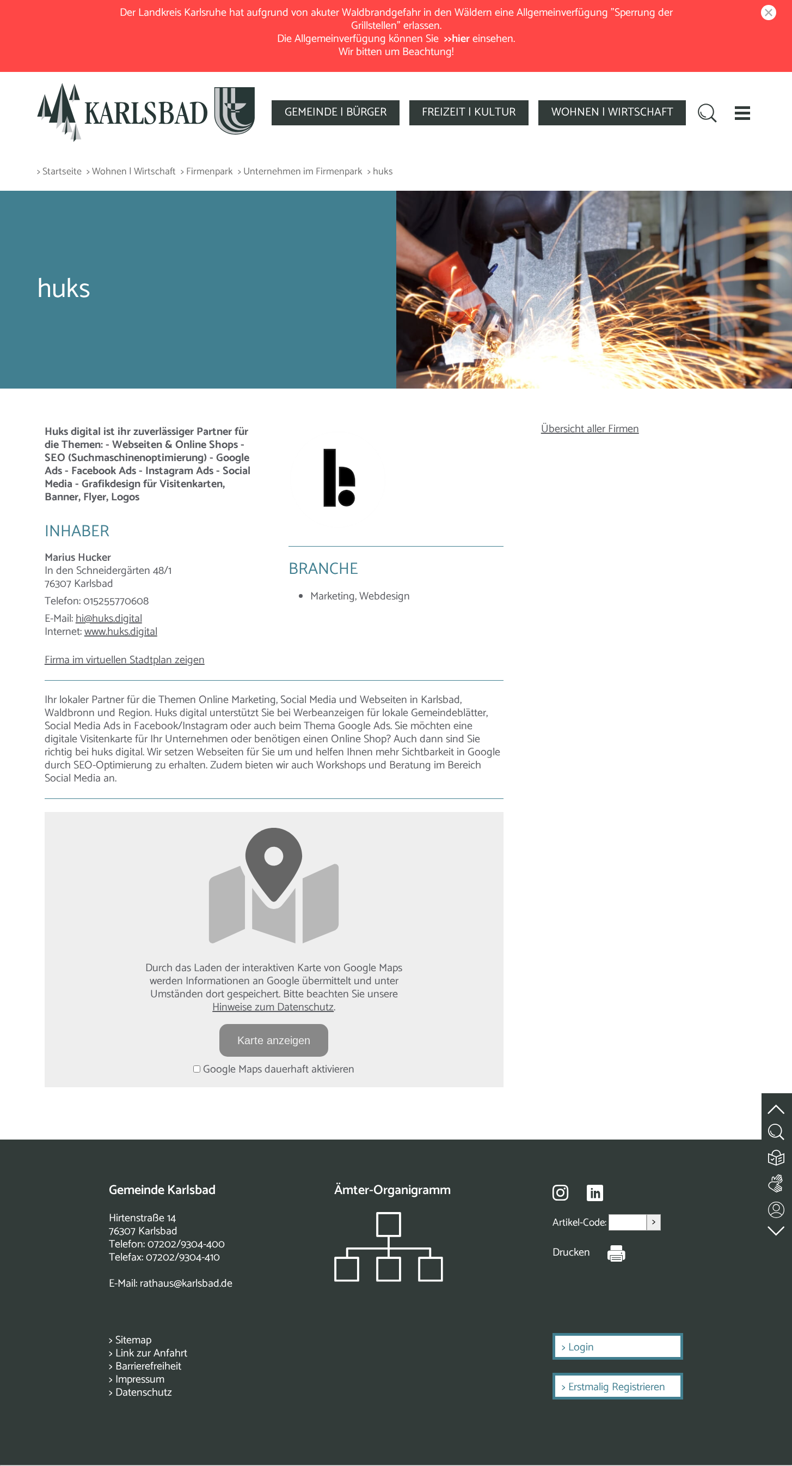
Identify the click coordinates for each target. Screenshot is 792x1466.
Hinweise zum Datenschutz (273, 1007)
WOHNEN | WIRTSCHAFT (612, 112)
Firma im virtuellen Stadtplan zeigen (125, 660)
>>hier (456, 39)
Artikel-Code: (580, 1222)
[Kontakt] (777, 1207)
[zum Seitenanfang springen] (777, 1103)
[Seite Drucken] (608, 1253)
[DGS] (777, 1181)
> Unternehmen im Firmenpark (300, 172)
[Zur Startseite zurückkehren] (146, 89)
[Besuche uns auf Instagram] (560, 1192)
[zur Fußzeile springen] (777, 1229)
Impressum (139, 1380)
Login (581, 1347)
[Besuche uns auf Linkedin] (595, 1193)
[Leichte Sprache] (777, 1155)
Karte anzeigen (273, 1040)
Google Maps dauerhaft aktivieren (277, 1070)
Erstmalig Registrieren (616, 1387)
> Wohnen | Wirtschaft (131, 172)
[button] (742, 112)
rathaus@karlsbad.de (186, 1284)
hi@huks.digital (109, 619)
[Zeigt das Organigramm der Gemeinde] (388, 1279)
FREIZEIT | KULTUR (468, 112)
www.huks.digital (120, 632)
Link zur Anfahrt (151, 1353)
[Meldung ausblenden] (766, 13)
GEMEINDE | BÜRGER (335, 112)
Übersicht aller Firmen (590, 429)
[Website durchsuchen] (707, 114)
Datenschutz (143, 1393)
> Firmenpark (207, 172)
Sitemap (133, 1340)
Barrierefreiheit (148, 1367)
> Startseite (59, 172)
